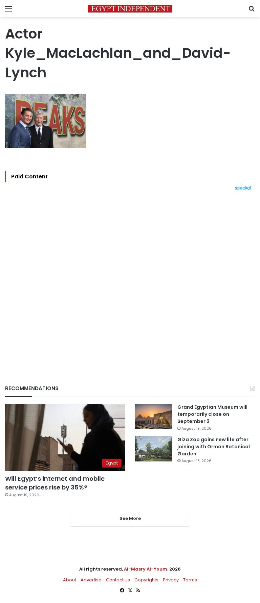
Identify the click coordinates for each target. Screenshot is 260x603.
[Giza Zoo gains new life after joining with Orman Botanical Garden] (153, 448)
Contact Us (118, 580)
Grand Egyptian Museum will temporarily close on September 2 (212, 414)
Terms (190, 580)
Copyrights (146, 580)
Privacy (171, 580)
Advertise (91, 580)
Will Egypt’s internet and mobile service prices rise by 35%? (55, 482)
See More (130, 518)
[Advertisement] (130, 276)
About (69, 580)
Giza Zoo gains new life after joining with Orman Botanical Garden (213, 446)
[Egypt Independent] (130, 8)
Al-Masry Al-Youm (145, 569)
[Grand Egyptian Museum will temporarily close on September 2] (153, 416)
